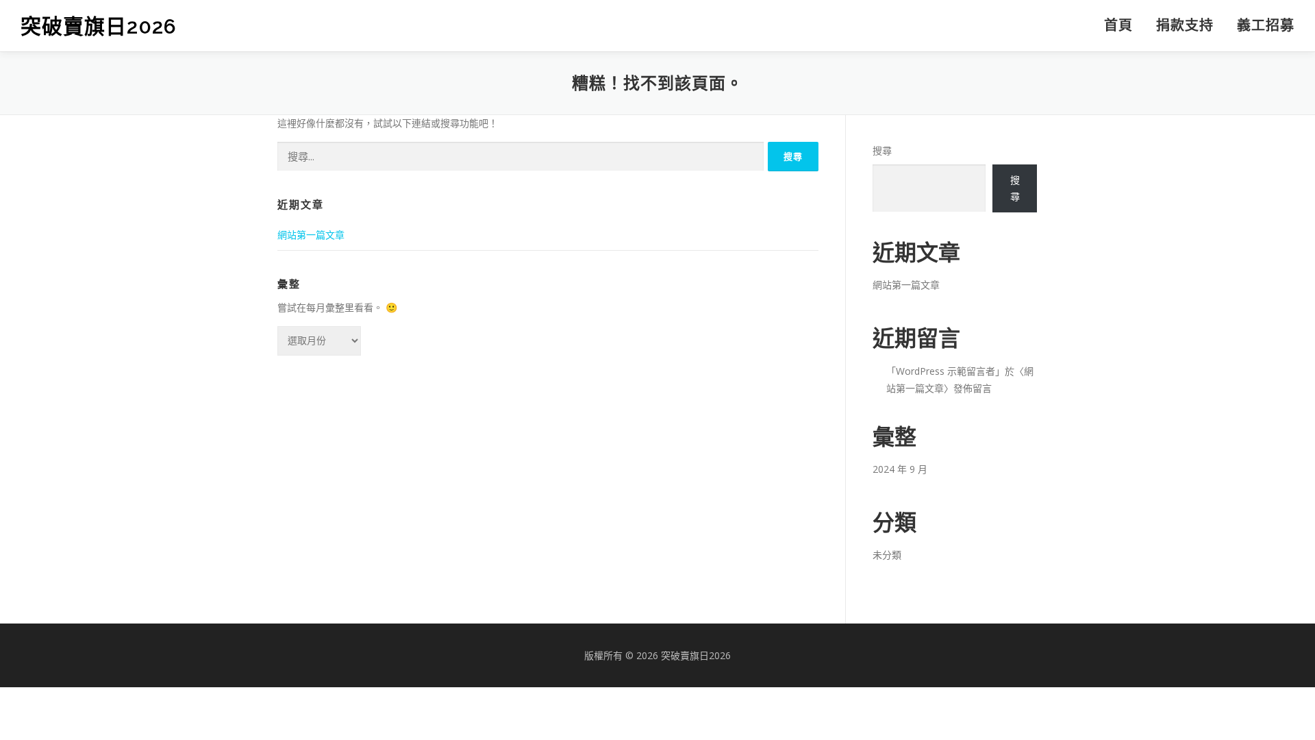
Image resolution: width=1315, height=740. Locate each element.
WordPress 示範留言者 (945, 371)
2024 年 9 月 (900, 469)
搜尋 (882, 150)
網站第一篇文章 (311, 234)
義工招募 (1265, 25)
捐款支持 (1185, 25)
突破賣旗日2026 (99, 26)
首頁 (1118, 25)
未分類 (887, 554)
